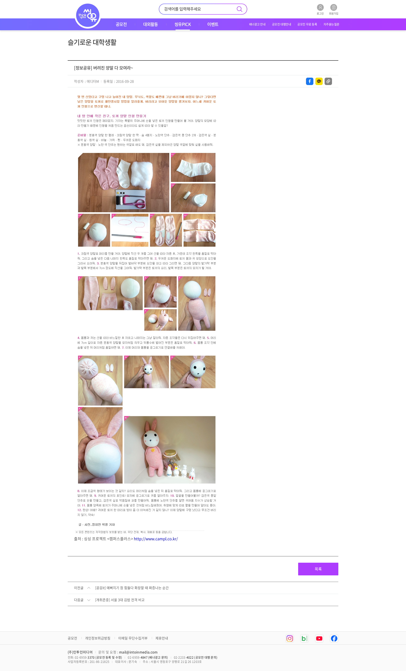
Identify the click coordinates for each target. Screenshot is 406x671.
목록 (318, 569)
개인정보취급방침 (97, 638)
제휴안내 (161, 638)
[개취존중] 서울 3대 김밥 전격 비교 (120, 600)
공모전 (72, 638)
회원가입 (333, 13)
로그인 (320, 13)
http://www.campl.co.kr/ (156, 539)
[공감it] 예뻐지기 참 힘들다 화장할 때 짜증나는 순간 (132, 588)
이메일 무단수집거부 (133, 638)
